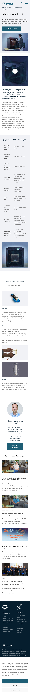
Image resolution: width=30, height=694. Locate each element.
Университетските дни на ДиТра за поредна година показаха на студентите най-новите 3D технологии (14, 582)
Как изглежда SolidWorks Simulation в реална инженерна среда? (14, 478)
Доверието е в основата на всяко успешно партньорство (12, 513)
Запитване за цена (12, 28)
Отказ (15, 685)
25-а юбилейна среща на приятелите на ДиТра (14, 546)
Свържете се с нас (8, 635)
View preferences (15, 690)
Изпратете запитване (15, 446)
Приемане (15, 680)
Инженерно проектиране (7, 475)
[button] (27, 659)
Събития (4, 543)
